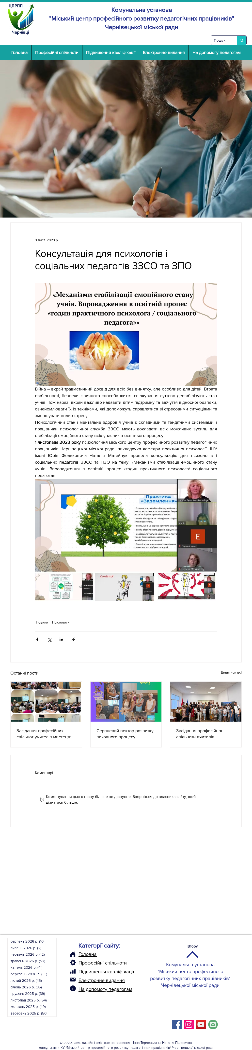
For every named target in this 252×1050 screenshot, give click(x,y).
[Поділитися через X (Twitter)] (49, 639)
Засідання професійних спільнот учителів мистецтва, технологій (45, 734)
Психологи (60, 622)
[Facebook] (177, 1024)
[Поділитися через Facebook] (37, 639)
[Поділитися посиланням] (73, 639)
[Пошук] (241, 40)
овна (91, 954)
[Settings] (73, 962)
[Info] (73, 988)
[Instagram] (189, 1024)
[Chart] (73, 971)
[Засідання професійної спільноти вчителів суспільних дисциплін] (205, 702)
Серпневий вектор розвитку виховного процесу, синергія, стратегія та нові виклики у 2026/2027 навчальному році (125, 734)
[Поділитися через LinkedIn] (61, 639)
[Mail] (73, 979)
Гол (82, 954)
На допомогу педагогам (105, 989)
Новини (42, 622)
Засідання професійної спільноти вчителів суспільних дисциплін (199, 734)
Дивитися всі (231, 672)
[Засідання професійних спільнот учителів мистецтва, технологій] (46, 702)
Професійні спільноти (103, 962)
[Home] (73, 954)
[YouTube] (201, 1024)
